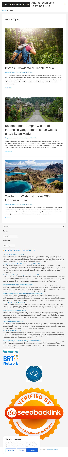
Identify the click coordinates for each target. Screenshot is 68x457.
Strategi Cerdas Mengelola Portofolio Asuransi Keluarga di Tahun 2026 (21, 264)
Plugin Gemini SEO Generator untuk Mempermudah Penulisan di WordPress (23, 293)
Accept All (32, 450)
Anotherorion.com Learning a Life (42, 4)
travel (13, 72)
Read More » (8, 88)
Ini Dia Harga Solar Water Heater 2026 (13, 321)
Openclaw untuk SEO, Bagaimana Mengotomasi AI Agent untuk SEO (21, 275)
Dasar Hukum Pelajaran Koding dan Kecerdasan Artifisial (18, 284)
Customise (11, 450)
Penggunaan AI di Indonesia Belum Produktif (14, 310)
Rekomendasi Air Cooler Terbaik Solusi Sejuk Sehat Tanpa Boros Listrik (21, 340)
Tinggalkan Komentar (10, 138)
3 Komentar (8, 204)
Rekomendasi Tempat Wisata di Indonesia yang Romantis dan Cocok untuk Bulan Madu (31, 129)
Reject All (21, 450)
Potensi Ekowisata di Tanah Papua (29, 68)
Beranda (4, 10)
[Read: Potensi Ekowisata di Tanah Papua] (34, 46)
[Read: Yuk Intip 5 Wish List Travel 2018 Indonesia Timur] (34, 176)
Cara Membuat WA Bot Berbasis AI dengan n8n (15, 330)
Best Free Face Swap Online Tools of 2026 (14, 303)
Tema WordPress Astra (52, 449)
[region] (21, 445)
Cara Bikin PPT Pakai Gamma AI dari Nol (13, 254)
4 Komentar (8, 72)
